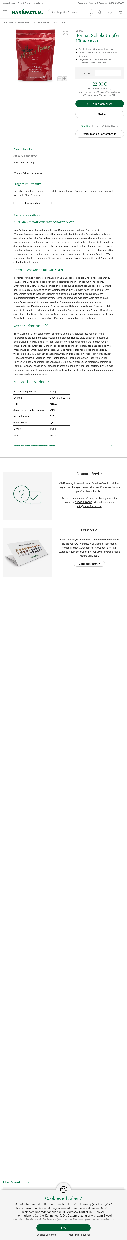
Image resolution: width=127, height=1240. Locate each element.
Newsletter (38, 3)
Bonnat (39, 172)
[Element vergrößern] (64, 78)
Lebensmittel (23, 22)
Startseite (8, 22)
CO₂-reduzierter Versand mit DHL (99, 95)
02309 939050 (83, 502)
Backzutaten (60, 22)
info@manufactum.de (89, 506)
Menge (87, 72)
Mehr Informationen (80, 1234)
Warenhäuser (9, 3)
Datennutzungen (49, 1208)
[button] (65, 32)
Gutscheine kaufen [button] (89, 563)
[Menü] (5, 12)
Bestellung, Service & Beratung (101, 3)
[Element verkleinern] (59, 78)
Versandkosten (113, 91)
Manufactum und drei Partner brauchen (40, 1204)
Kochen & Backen (41, 22)
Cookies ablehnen (46, 1234)
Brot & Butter (24, 3)
